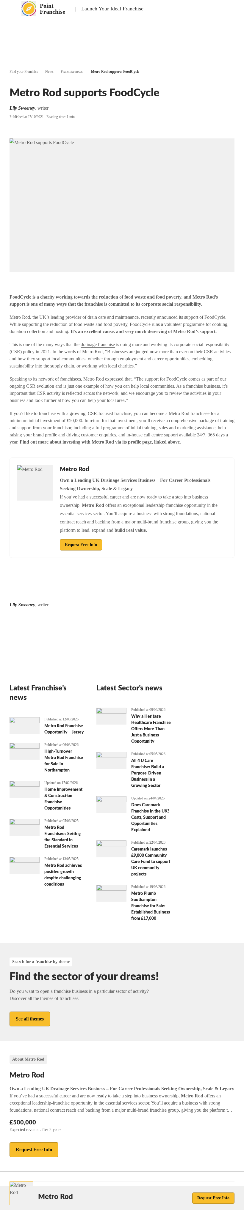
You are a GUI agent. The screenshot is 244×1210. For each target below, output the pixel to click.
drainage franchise (98, 344)
